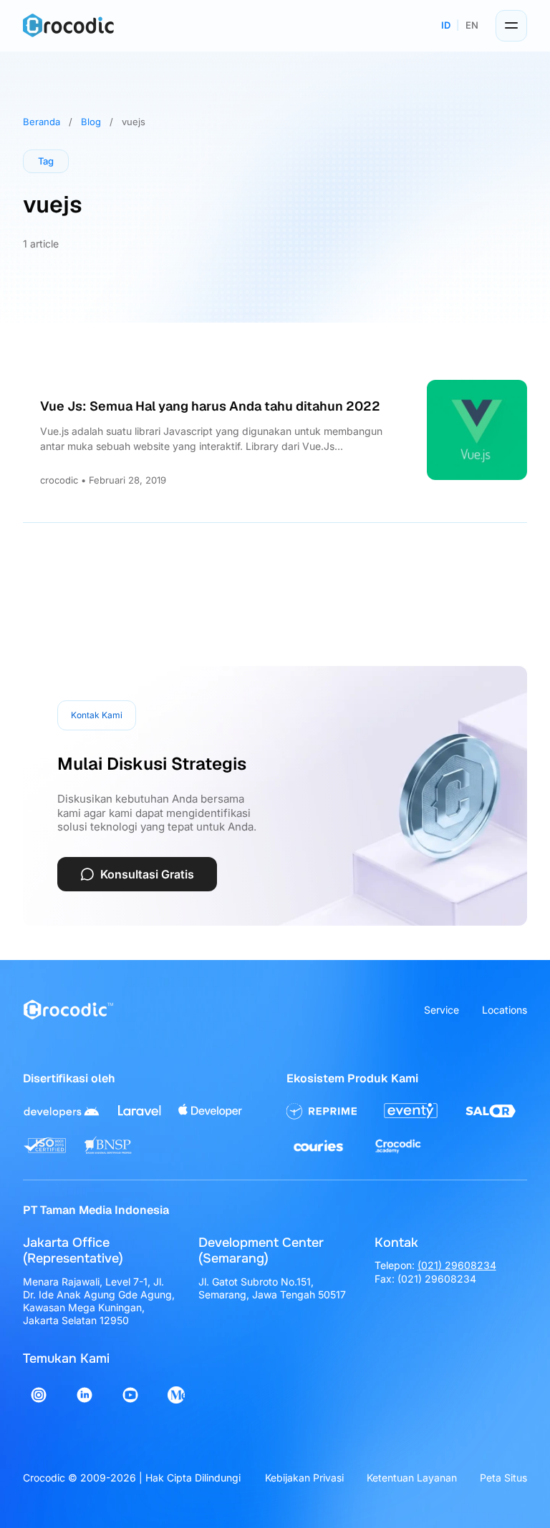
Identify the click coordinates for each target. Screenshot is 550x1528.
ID (445, 25)
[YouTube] (130, 1395)
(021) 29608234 (457, 1265)
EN (471, 25)
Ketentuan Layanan (412, 1477)
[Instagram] (38, 1395)
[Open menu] (511, 25)
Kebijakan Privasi (304, 1477)
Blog (91, 121)
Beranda (41, 121)
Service (441, 1010)
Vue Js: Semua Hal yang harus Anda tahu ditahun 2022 (210, 406)
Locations (504, 1010)
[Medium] (176, 1395)
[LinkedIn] (84, 1395)
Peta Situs (503, 1477)
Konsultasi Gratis (147, 874)
